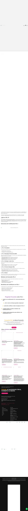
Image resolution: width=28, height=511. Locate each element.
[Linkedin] (17, 403)
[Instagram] (15, 403)
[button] (14, 300)
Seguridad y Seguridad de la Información (13, 415)
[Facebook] (16, 403)
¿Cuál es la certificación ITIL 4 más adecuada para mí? (14, 300)
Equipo (3, 411)
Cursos (3, 407)
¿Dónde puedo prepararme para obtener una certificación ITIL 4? (12, 313)
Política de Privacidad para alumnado (13, 411)
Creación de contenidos (4, 409)
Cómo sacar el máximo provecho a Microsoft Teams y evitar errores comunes (19, 360)
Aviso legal (11, 407)
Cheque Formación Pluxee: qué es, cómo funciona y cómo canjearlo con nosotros (7, 377)
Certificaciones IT (4, 408)
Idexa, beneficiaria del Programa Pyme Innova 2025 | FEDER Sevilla (7, 360)
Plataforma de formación (5, 410)
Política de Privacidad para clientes (13, 413)
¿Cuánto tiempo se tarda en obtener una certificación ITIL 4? (11, 309)
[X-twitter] (18, 403)
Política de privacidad (12, 410)
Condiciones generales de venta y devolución (14, 409)
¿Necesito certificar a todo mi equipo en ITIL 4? (14, 305)
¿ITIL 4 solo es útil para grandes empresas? (14, 302)
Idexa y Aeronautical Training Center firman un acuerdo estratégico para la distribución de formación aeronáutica (19, 342)
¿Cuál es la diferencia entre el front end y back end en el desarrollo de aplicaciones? (18, 377)
